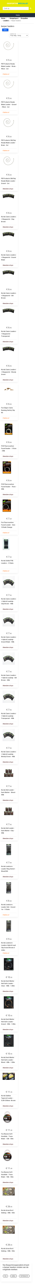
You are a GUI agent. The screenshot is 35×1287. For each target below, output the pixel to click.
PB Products (24, 1276)
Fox (5, 1276)
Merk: (5, 30)
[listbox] (18, 35)
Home (18, 15)
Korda (13, 1276)
